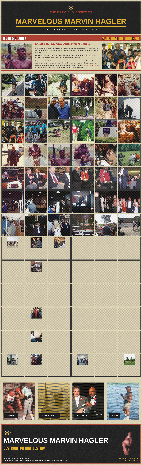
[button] (49, 415)
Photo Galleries (60, 29)
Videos (94, 29)
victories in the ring (90, 65)
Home (47, 29)
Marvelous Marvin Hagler (71, 21)
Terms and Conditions (132, 460)
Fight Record (79, 29)
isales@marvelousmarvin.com (129, 458)
